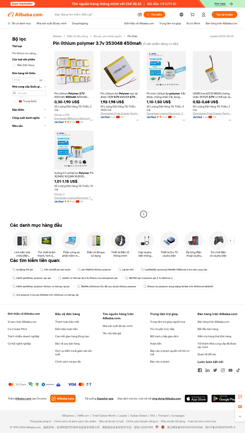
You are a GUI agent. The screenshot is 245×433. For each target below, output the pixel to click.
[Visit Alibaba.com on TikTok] (238, 370)
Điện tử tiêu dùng (77, 36)
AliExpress (68, 415)
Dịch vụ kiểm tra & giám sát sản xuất (73, 352)
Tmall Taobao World (103, 415)
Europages (178, 415)
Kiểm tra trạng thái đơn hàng (214, 336)
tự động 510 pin (24, 269)
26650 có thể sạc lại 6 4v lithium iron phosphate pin (90, 278)
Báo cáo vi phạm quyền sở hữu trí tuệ (169, 352)
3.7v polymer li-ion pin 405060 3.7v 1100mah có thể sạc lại (47, 295)
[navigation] (29, 125)
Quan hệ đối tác (207, 354)
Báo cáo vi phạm (160, 361)
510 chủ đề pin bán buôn (57, 269)
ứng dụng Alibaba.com (166, 398)
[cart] (193, 15)
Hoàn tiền (156, 343)
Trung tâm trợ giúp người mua (167, 321)
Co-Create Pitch (17, 329)
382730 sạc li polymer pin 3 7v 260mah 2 (150, 278)
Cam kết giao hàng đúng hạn (72, 336)
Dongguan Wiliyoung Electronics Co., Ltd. (74, 118)
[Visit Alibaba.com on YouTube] (230, 370)
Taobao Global (138, 415)
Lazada (122, 415)
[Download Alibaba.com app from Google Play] (224, 398)
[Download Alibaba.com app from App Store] (196, 398)
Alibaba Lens (23, 398)
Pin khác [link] (132, 36)
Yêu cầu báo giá (112, 333)
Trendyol (163, 415)
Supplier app (105, 398)
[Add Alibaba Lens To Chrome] (63, 398)
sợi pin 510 (128, 269)
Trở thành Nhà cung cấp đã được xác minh (217, 345)
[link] (240, 397)
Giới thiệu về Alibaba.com (24, 313)
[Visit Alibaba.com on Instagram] (222, 370)
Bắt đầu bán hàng (208, 329)
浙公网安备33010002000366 (185, 427)
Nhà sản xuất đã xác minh (118, 325)
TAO (152, 415)
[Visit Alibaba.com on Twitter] (215, 370)
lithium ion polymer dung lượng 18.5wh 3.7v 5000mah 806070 (180, 286)
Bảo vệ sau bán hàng (67, 343)
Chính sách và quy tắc (68, 361)
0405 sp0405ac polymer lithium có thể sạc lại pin (43, 286)
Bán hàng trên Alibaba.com (213, 321)
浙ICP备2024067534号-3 (220, 427)
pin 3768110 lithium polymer (96, 269)
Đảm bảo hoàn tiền (66, 329)
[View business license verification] (157, 427)
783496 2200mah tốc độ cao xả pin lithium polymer (108, 286)
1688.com (83, 415)
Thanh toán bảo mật (67, 321)
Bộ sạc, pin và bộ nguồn (108, 36)
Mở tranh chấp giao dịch (164, 336)
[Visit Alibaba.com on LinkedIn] (207, 370)
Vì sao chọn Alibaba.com (22, 321)
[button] (139, 14)
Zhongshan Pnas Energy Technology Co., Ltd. (120, 113)
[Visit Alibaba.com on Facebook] (200, 370)
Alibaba (57, 36)
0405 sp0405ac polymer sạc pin (33, 278)
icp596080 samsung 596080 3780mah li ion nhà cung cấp (176, 269)
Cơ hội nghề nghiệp (19, 343)
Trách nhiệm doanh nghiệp (23, 336)
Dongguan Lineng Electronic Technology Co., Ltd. (166, 113)
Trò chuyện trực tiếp (162, 329)
